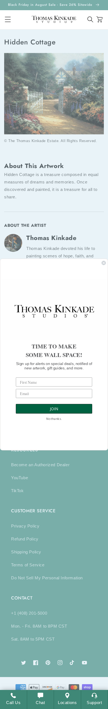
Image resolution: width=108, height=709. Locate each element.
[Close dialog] (103, 262)
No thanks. (54, 419)
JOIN (54, 409)
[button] (90, 19)
